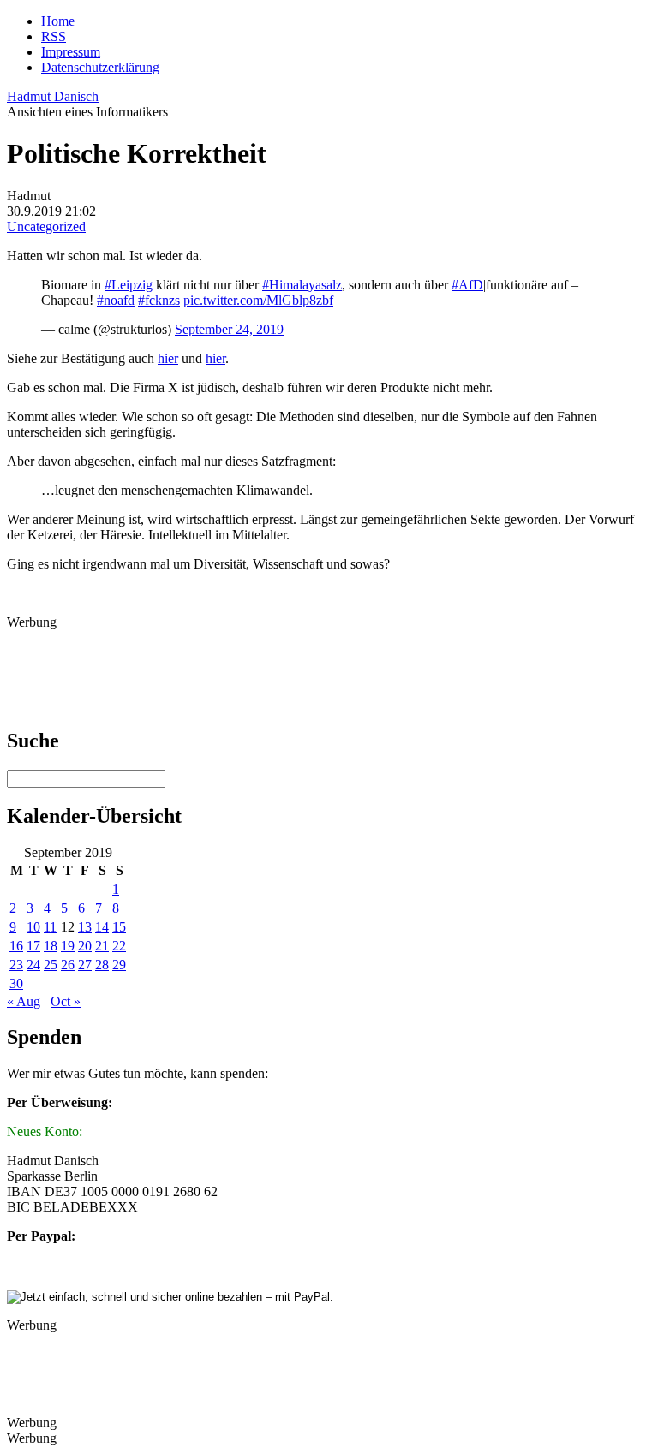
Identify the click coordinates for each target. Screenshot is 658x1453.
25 (50, 964)
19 (68, 945)
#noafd (116, 300)
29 (119, 964)
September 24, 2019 (229, 329)
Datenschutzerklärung (100, 67)
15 (119, 927)
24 (33, 964)
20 (85, 945)
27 (85, 964)
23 (16, 964)
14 (102, 927)
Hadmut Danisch (53, 96)
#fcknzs (159, 300)
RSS (53, 36)
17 (33, 945)
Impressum (70, 52)
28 (102, 964)
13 (85, 927)
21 (102, 945)
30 (16, 983)
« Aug (23, 1001)
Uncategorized (46, 226)
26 (68, 964)
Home (58, 21)
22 (119, 945)
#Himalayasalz (302, 284)
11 (50, 927)
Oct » (66, 1001)
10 (33, 927)
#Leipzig (129, 284)
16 (16, 945)
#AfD (467, 284)
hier (168, 358)
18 (50, 945)
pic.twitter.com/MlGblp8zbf (258, 300)
